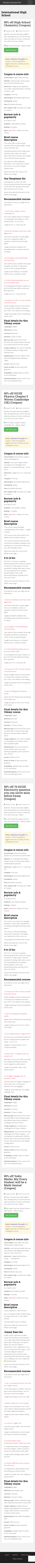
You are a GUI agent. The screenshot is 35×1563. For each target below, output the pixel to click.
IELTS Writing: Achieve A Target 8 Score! (18, 1034)
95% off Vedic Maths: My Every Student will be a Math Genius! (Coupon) (15, 1182)
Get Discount (11, 50)
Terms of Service (17, 1559)
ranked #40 (11, 908)
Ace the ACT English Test (13, 1423)
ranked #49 (11, 1298)
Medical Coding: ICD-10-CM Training (16, 1403)
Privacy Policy (25, 1555)
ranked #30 (11, 130)
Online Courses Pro (12, 2)
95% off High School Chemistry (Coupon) (17, 23)
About (7, 1555)
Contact (15, 1555)
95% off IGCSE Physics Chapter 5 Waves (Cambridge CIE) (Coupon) (16, 398)
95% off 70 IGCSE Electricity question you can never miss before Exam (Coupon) (17, 793)
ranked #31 (11, 514)
